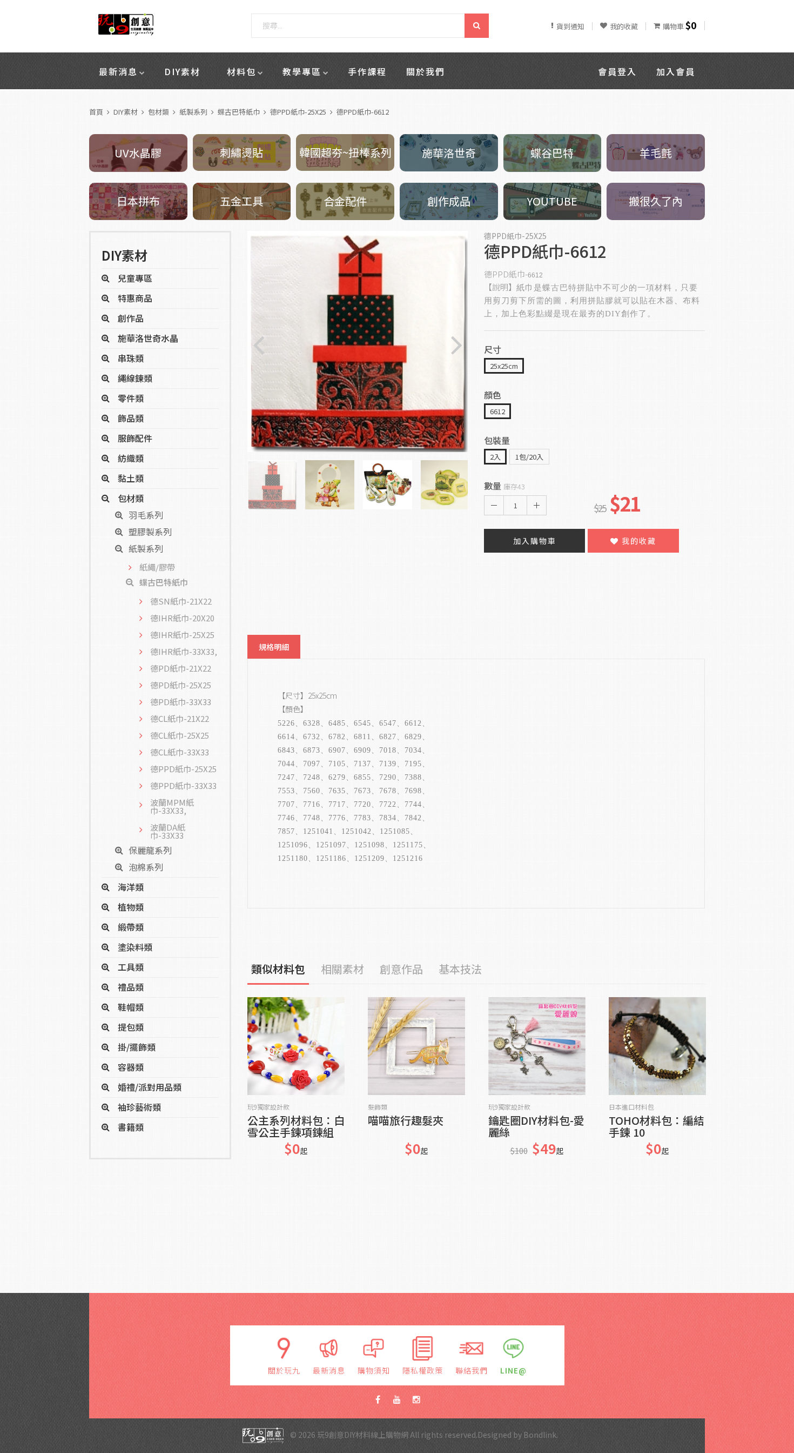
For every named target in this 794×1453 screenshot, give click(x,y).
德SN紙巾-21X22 (181, 601)
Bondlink (539, 1434)
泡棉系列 (146, 866)
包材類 (158, 112)
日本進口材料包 (631, 1107)
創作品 (131, 317)
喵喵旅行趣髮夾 (405, 1121)
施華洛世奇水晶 (148, 337)
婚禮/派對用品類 (149, 1086)
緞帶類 (131, 926)
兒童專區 (135, 277)
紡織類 (131, 458)
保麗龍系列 (150, 850)
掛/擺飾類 (137, 1046)
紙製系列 (193, 112)
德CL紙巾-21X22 (179, 718)
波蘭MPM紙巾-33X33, (172, 806)
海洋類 (131, 886)
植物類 (131, 906)
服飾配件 (135, 438)
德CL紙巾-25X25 (179, 735)
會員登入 (617, 71)
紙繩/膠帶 (157, 567)
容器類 (131, 1066)
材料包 (241, 71)
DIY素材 (182, 71)
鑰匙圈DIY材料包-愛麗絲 (536, 1126)
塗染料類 (135, 946)
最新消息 (118, 71)
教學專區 (301, 71)
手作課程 (367, 71)
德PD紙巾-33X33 (180, 701)
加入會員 (675, 71)
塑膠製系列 (150, 531)
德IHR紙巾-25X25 (182, 634)
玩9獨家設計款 (268, 1107)
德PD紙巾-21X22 (180, 668)
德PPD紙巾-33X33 (183, 785)
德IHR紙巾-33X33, (183, 651)
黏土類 (131, 478)
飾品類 (131, 418)
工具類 (131, 966)
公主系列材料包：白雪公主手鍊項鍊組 (296, 1126)
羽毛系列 (146, 514)
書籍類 (131, 1126)
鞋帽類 (131, 1006)
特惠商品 (135, 297)
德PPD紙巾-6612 (363, 112)
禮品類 (131, 986)
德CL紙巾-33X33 (179, 752)
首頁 (96, 112)
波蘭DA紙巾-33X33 (167, 831)
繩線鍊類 (135, 377)
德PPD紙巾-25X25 (298, 112)
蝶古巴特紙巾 (239, 112)
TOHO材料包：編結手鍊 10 (656, 1126)
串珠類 (131, 357)
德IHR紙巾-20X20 (182, 617)
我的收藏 (637, 540)
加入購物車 (534, 540)
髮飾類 (377, 1107)
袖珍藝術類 (139, 1106)
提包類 (131, 1026)
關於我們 (425, 71)
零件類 (131, 398)
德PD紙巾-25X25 (180, 685)
